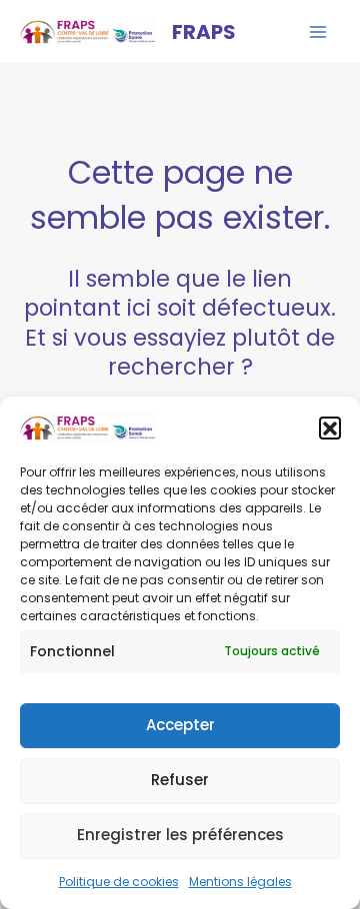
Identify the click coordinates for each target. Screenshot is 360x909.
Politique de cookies (119, 881)
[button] (330, 428)
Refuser (180, 779)
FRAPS (204, 32)
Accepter (180, 724)
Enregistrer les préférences (180, 834)
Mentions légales (240, 881)
